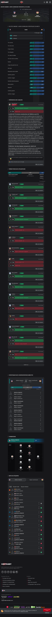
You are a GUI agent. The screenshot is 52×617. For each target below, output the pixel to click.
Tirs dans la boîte (12, 55)
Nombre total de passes (13, 81)
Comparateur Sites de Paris (34, 584)
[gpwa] (17, 607)
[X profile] (5, 572)
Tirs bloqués (10, 52)
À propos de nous (7, 578)
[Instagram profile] (11, 572)
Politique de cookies (24, 611)
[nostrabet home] (6, 564)
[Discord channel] (17, 572)
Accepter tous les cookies (47, 610)
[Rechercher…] (44, 2)
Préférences (47, 612)
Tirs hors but (11, 45)
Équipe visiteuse (24, 486)
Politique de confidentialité (9, 584)
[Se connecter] (47, 2)
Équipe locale (16, 486)
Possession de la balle (13, 71)
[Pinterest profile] (8, 572)
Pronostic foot (31, 578)
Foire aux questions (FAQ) (9, 580)
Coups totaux (11, 49)
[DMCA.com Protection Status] (33, 607)
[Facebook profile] (2, 572)
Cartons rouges (11, 77)
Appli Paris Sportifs (32, 582)
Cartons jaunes (11, 74)
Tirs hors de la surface (13, 58)
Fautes (9, 61)
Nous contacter (6, 586)
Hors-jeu (10, 68)
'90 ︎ (11, 38)
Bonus (29, 580)
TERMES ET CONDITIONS (8, 582)
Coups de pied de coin (13, 65)
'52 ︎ (11, 35)
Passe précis (10, 84)
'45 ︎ (41, 32)
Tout (11, 486)
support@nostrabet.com (7, 600)
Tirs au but (10, 42)
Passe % (10, 87)
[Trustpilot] (11, 607)
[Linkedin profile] (14, 572)
